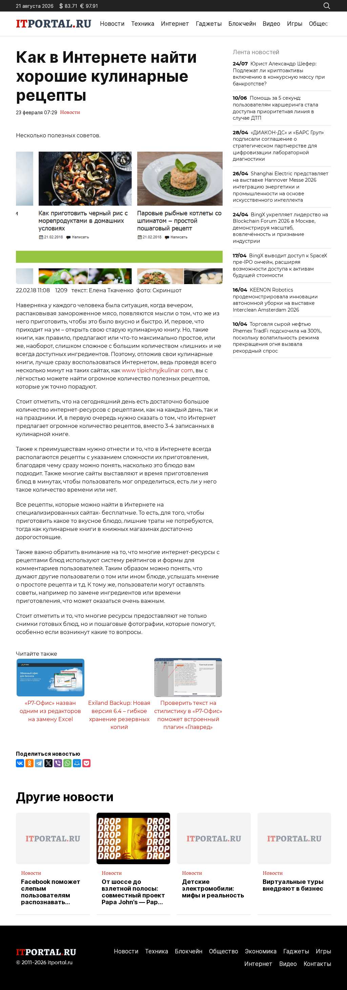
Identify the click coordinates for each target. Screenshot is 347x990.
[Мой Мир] (77, 763)
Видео (271, 23)
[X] (48, 763)
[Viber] (58, 763)
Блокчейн (242, 23)
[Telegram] (39, 763)
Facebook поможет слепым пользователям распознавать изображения (50, 891)
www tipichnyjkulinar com (157, 370)
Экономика (261, 951)
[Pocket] (86, 763)
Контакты (317, 964)
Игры (294, 23)
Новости (112, 23)
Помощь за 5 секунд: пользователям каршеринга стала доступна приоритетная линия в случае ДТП (275, 108)
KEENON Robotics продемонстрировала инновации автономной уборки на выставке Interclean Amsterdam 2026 (275, 299)
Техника (142, 23)
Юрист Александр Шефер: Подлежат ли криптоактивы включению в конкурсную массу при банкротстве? (279, 73)
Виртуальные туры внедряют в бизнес (293, 885)
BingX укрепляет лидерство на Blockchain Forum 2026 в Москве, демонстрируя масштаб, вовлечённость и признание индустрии (280, 227)
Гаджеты (209, 23)
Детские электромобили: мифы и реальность (213, 888)
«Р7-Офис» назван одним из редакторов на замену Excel (50, 711)
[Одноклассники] (29, 763)
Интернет (175, 23)
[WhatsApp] (67, 763)
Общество (323, 23)
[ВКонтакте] (20, 763)
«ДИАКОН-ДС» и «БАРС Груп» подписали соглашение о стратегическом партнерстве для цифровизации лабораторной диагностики (278, 145)
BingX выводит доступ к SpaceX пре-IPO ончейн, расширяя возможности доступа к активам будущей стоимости (280, 265)
